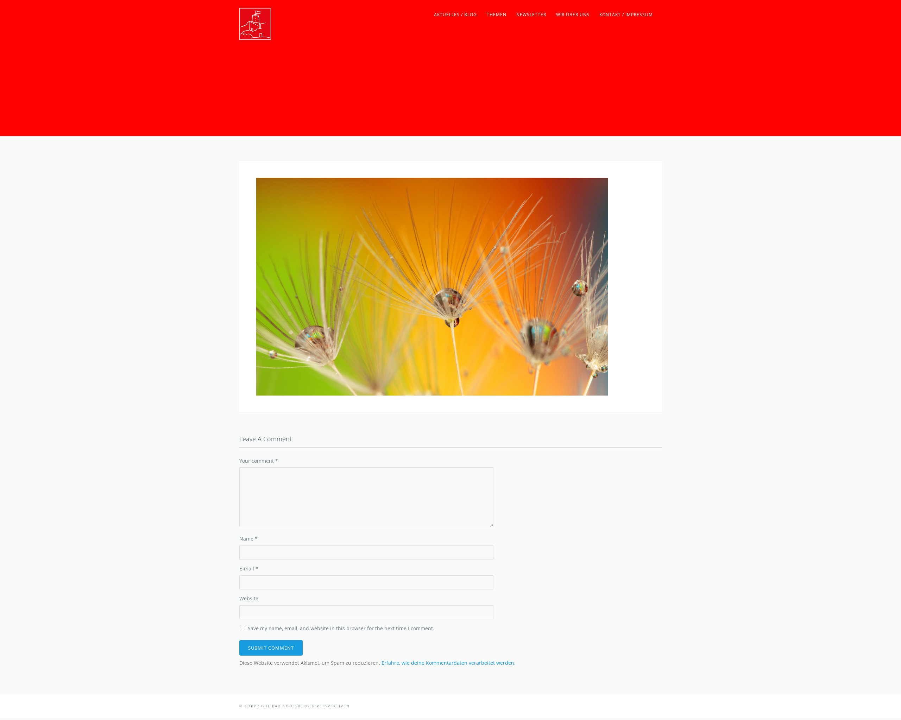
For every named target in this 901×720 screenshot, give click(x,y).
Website (248, 598)
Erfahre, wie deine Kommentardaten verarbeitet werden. (449, 662)
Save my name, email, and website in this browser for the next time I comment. (341, 628)
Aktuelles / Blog (455, 15)
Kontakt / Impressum (626, 15)
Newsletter (531, 15)
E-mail (248, 568)
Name (248, 538)
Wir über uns (573, 15)
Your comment (258, 460)
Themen (496, 15)
